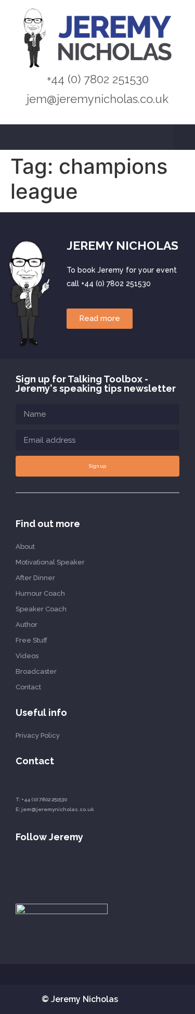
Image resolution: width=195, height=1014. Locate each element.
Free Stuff (31, 640)
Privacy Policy (38, 735)
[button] (184, 137)
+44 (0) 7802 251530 (98, 79)
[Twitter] (56, 869)
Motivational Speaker (50, 562)
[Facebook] (75, 869)
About (25, 546)
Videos (27, 656)
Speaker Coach (41, 609)
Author (26, 624)
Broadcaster (36, 671)
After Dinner (35, 578)
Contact (28, 687)
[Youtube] (37, 869)
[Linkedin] (19, 869)
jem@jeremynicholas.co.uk (97, 99)
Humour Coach (40, 593)
